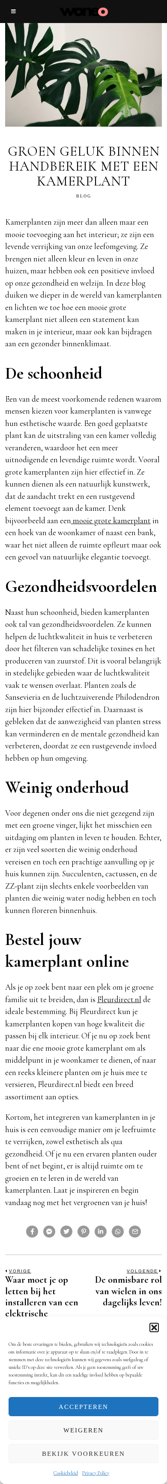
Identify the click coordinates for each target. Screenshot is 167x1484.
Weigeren (83, 1430)
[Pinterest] (83, 1232)
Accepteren (83, 1406)
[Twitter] (66, 1232)
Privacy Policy (95, 1473)
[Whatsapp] (118, 1232)
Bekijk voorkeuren (83, 1453)
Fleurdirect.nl (119, 999)
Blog (83, 196)
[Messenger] (49, 1232)
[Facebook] (32, 1232)
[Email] (135, 1232)
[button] (154, 1327)
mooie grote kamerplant (111, 520)
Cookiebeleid (66, 1473)
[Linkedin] (101, 1232)
